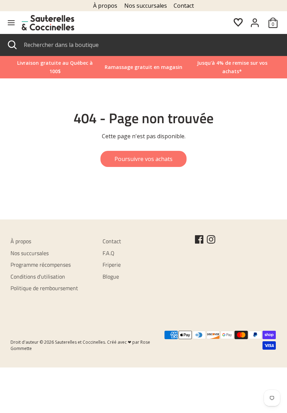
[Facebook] (199, 239)
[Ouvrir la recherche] (12, 44)
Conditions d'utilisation (37, 276)
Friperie (112, 264)
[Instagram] (211, 239)
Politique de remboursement (44, 288)
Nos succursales (145, 5)
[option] (232, 67)
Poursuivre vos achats (143, 159)
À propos (105, 5)
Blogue (111, 276)
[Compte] (255, 20)
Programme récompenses (40, 264)
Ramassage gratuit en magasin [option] (143, 67)
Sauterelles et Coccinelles (80, 342)
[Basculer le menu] (11, 23)
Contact (184, 5)
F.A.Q (108, 253)
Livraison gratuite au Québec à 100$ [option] (55, 67)
